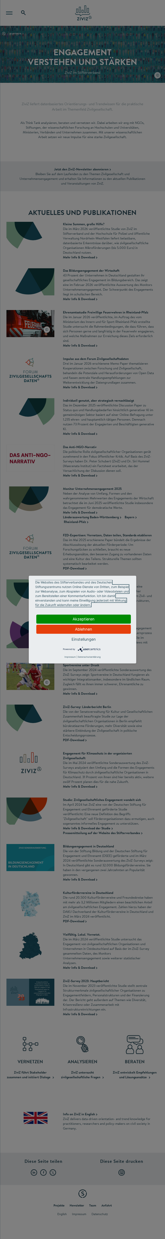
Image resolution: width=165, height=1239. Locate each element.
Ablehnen (83, 629)
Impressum (70, 657)
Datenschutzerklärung (89, 657)
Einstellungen (84, 639)
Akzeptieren (84, 619)
